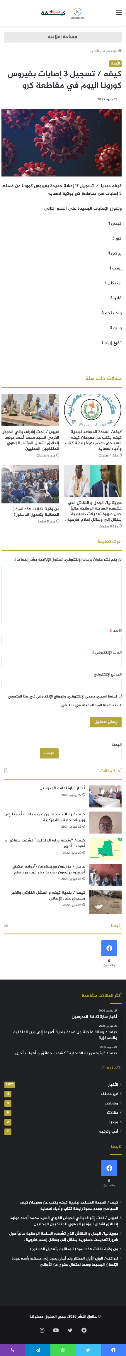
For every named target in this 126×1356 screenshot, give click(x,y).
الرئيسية (110, 51)
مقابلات (111, 1103)
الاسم (116, 630)
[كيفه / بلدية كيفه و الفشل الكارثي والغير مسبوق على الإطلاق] (105, 902)
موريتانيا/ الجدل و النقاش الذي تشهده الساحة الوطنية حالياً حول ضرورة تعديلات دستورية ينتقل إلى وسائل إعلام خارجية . (93, 511)
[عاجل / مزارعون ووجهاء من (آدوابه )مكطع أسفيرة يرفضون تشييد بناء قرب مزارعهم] (105, 875)
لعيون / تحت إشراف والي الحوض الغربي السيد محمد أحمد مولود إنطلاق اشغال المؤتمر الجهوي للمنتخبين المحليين (30, 440)
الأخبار (94, 51)
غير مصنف (109, 1094)
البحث (117, 745)
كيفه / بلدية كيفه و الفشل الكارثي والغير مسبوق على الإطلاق (48, 895)
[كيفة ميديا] (63, 13)
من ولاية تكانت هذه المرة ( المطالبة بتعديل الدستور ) (36, 512)
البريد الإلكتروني (107, 652)
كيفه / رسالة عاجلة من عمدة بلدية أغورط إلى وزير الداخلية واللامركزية (44, 817)
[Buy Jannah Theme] (63, 38)
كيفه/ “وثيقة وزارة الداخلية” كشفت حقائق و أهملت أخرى (45, 843)
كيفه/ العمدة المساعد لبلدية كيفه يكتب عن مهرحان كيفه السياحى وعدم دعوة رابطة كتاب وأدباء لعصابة (93, 440)
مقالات (112, 1113)
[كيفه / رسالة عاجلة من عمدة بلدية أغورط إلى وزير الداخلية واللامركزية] (105, 823)
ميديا (113, 1122)
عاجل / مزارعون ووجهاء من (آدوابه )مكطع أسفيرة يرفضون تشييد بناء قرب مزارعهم (48, 869)
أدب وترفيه (108, 1131)
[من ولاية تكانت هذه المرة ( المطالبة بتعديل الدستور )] (30, 484)
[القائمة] (119, 15)
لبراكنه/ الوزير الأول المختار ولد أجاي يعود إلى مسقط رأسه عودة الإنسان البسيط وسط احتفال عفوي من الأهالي (65, 1261)
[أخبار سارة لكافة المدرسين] (105, 796)
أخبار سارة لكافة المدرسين (62, 788)
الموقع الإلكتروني (108, 674)
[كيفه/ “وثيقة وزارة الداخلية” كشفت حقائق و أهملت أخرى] (105, 849)
